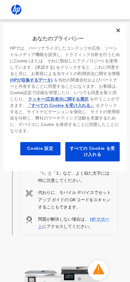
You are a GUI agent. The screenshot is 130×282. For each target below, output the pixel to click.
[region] (65, 97)
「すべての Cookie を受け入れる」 (61, 105)
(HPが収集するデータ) (31, 80)
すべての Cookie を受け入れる (92, 151)
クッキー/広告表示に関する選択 (58, 99)
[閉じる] (118, 30)
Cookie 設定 (40, 148)
